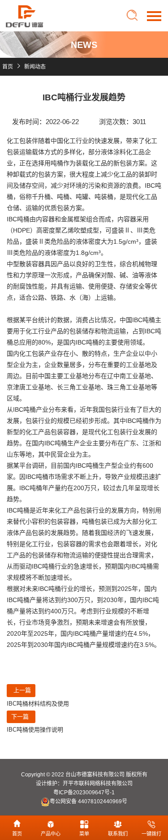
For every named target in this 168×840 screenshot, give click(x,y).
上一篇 (22, 690)
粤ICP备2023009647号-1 (84, 792)
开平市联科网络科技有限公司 (98, 783)
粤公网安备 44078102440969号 (88, 801)
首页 (7, 67)
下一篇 (20, 716)
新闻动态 (35, 67)
